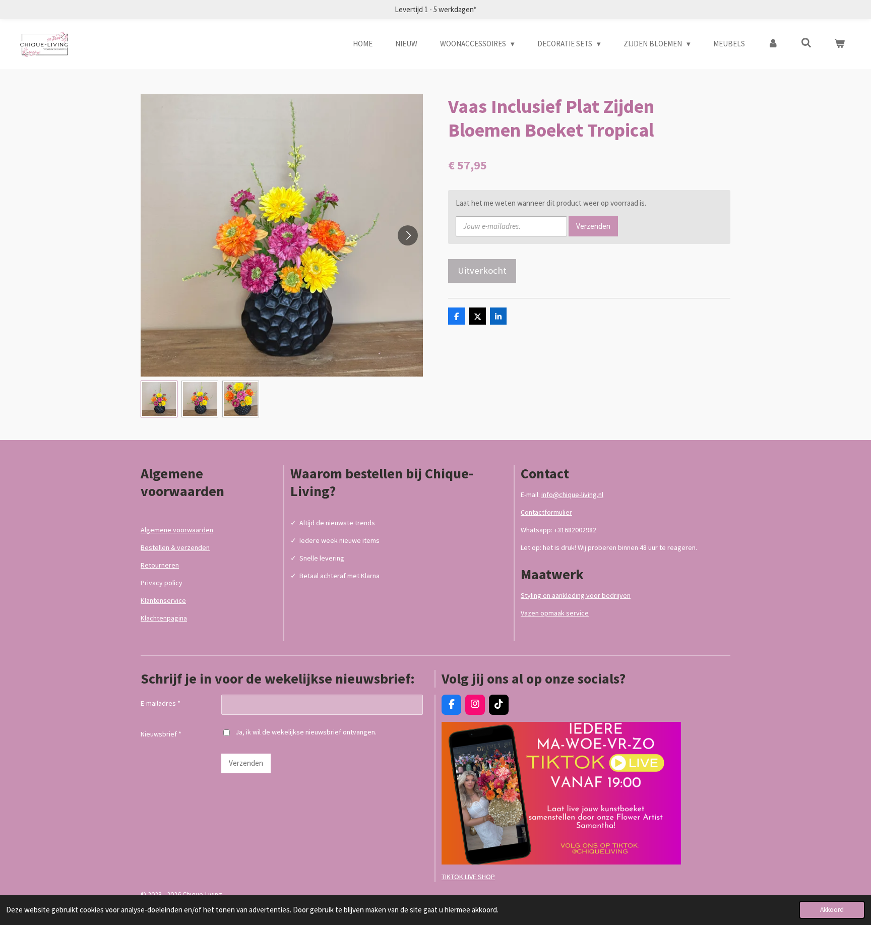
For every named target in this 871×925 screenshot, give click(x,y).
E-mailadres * (160, 703)
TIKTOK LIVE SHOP (468, 876)
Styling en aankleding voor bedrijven (576, 595)
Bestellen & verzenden (175, 547)
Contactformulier (546, 512)
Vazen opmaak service (555, 613)
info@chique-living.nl (572, 494)
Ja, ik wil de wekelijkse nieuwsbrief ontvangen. (306, 731)
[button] (159, 399)
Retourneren (160, 565)
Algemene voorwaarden (177, 529)
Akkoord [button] (832, 909)
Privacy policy (161, 582)
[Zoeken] (806, 43)
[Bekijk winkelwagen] (839, 44)
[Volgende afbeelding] (408, 235)
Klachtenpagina (164, 618)
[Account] (773, 44)
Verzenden (593, 226)
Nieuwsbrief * (161, 733)
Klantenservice (163, 600)
